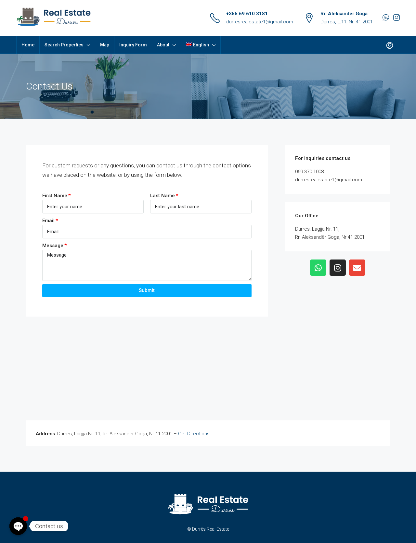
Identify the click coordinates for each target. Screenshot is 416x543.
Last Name (162, 196)
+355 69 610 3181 (247, 14)
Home (27, 44)
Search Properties (64, 44)
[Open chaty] (18, 526)
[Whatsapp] (318, 267)
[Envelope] (357, 267)
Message (52, 245)
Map (104, 44)
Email (48, 220)
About (163, 44)
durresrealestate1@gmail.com (259, 22)
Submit (147, 290)
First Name (54, 196)
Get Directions (194, 434)
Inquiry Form (133, 44)
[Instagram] (338, 267)
